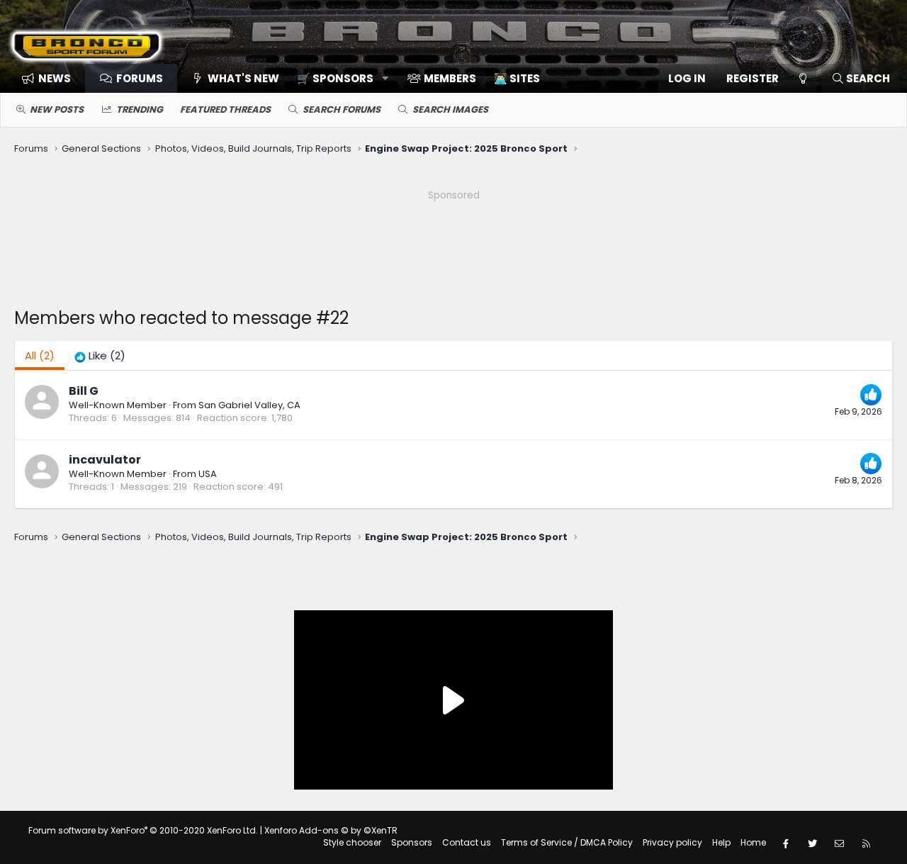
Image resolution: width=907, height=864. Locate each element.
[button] (338, 78)
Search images (450, 109)
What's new (243, 78)
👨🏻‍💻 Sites (517, 78)
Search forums (342, 109)
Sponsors (411, 842)
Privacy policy (672, 842)
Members (450, 78)
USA (207, 474)
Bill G (83, 391)
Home (753, 842)
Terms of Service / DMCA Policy (567, 842)
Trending (139, 109)
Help (721, 842)
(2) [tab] (40, 355)
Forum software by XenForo (143, 830)
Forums (139, 78)
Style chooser (352, 842)
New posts (57, 109)
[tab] (99, 355)
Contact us (466, 842)
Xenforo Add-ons (331, 830)
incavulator (105, 459)
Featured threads (225, 109)
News (54, 78)
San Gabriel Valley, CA (249, 405)
